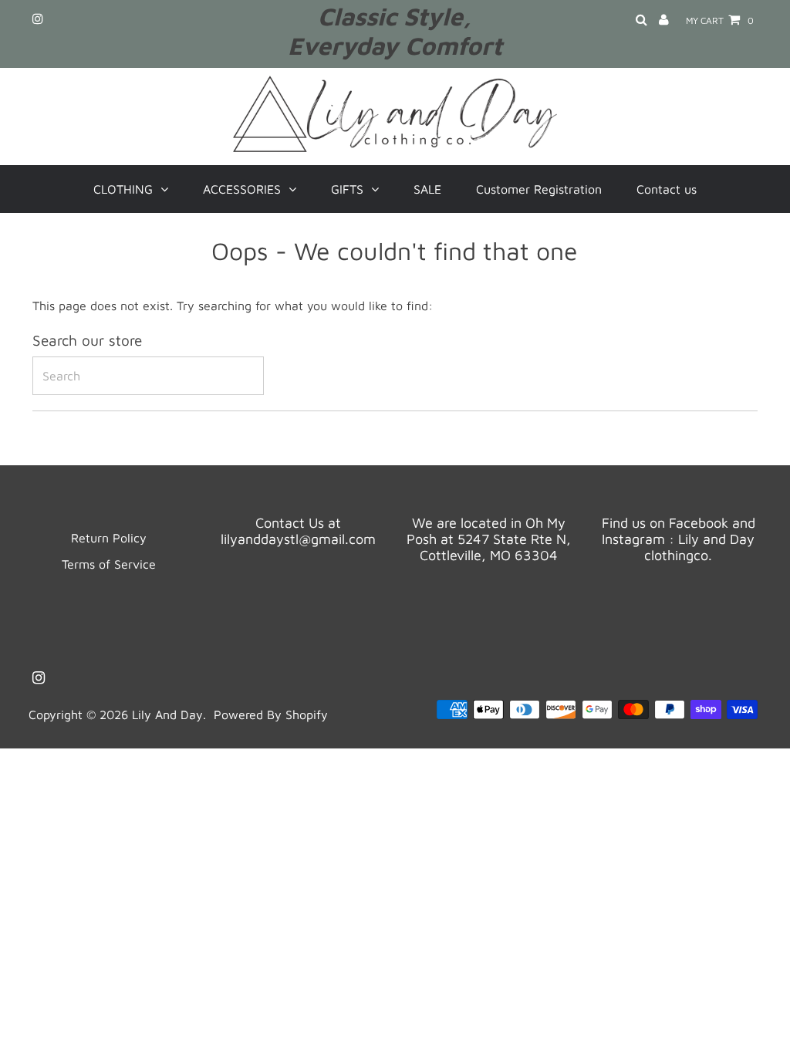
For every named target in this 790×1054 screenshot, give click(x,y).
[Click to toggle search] (641, 20)
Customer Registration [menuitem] (539, 189)
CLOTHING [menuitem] (123, 189)
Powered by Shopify (271, 714)
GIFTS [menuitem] (347, 189)
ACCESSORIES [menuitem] (242, 189)
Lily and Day (167, 714)
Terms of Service (109, 564)
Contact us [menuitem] (666, 189)
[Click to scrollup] (759, 1023)
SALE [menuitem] (427, 189)
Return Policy (109, 538)
